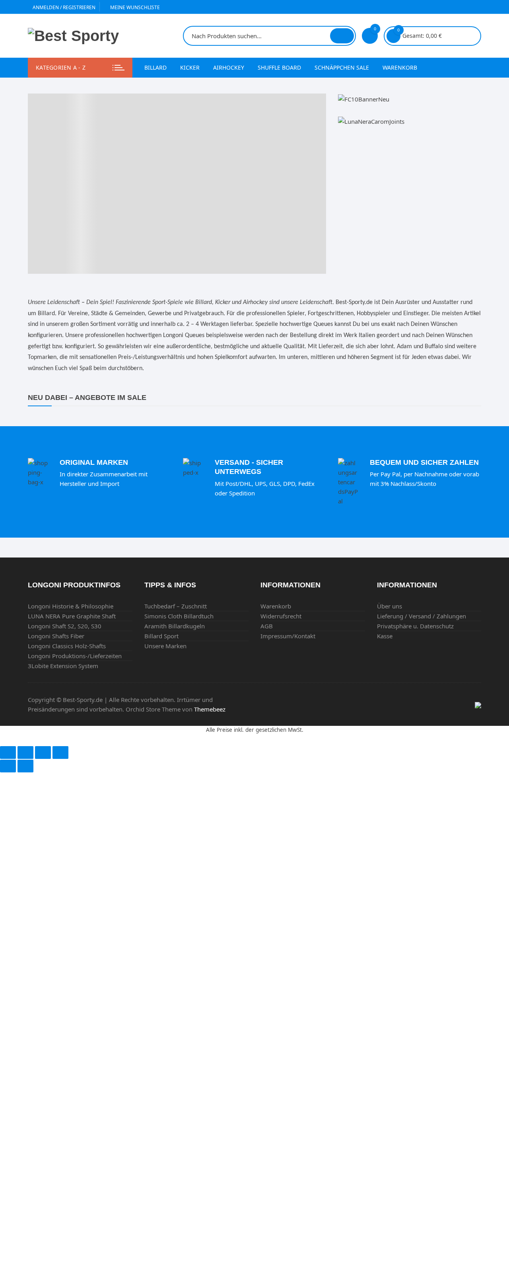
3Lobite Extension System (63, 666)
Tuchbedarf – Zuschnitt (175, 606)
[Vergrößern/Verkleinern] (60, 752)
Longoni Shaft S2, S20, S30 (64, 626)
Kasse (384, 636)
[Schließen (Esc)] (8, 752)
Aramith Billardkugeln (174, 626)
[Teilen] (25, 752)
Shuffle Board (279, 67)
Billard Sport (161, 636)
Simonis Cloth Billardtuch (179, 616)
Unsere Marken (165, 646)
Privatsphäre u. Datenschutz (415, 626)
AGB (266, 626)
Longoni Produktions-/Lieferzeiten (75, 656)
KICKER (190, 67)
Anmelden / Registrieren (63, 7)
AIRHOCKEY (228, 67)
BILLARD (155, 67)
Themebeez (209, 709)
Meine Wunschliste (134, 7)
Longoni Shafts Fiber (56, 636)
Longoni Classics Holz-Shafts (67, 646)
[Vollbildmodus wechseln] (43, 752)
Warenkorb (400, 67)
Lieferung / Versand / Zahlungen (421, 616)
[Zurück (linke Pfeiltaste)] (8, 766)
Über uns (389, 606)
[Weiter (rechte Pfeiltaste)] (25, 766)
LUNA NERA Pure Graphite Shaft (72, 616)
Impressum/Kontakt (287, 636)
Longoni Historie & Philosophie (70, 606)
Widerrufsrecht (280, 616)
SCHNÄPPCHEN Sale (342, 67)
